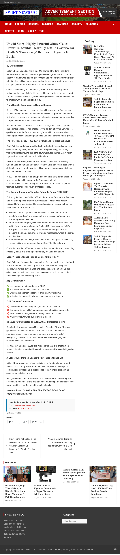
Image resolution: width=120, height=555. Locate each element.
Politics (20, 24)
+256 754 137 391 (25, 408)
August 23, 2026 (100, 163)
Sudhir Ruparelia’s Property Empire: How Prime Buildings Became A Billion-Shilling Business (104, 241)
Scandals (62, 24)
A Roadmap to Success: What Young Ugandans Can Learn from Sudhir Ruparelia (104, 223)
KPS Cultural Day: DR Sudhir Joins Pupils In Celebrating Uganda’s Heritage (104, 155)
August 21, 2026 (100, 250)
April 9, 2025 (11, 61)
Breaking (89, 41)
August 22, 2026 (100, 197)
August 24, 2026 (100, 110)
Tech (42, 30)
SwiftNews (21, 61)
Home (8, 24)
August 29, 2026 (100, 81)
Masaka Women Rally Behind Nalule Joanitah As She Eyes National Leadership (97, 88)
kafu (109, 63)
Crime (20, 30)
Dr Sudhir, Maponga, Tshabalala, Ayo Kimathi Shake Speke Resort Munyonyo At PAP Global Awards (104, 53)
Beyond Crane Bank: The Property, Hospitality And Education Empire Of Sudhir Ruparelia (104, 189)
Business (47, 24)
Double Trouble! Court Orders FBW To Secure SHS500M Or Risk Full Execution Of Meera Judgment (104, 137)
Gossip (32, 30)
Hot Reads (10, 462)
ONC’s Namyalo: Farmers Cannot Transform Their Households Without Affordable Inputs (98, 118)
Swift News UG (28, 549)
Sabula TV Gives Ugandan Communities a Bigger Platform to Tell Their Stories (103, 73)
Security (76, 24)
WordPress (88, 549)
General (33, 24)
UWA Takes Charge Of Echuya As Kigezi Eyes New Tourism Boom (104, 205)
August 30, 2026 (100, 63)
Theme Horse (54, 549)
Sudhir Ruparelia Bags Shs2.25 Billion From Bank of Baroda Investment (104, 102)
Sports (9, 30)
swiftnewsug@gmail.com (24, 405)
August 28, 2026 (89, 94)
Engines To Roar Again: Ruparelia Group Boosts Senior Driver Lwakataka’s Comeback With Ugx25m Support (98, 171)
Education (92, 24)
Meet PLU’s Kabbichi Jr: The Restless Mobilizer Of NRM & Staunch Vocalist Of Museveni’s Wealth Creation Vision (23, 445)
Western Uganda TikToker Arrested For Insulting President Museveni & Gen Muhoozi (59, 443)
